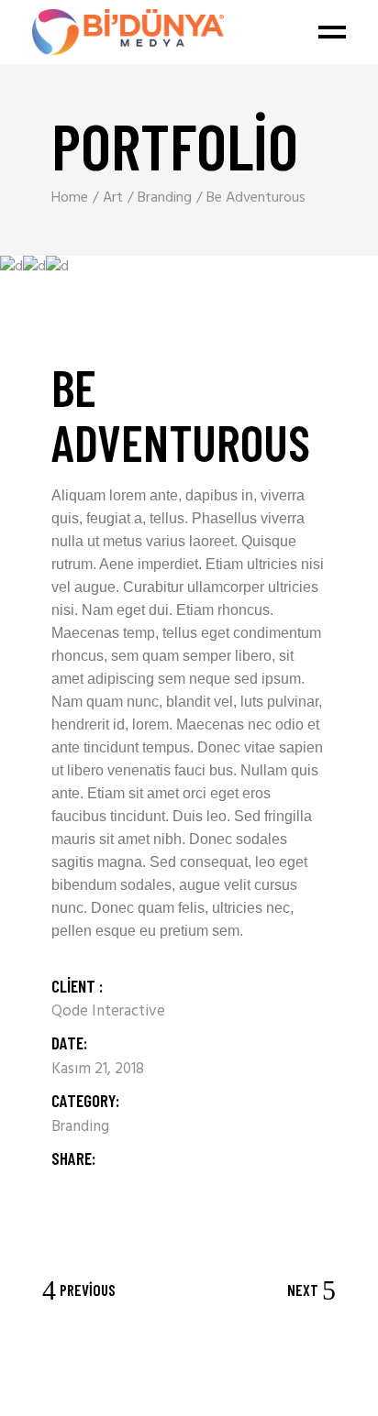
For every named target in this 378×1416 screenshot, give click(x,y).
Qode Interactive (108, 1011)
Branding (80, 1126)
